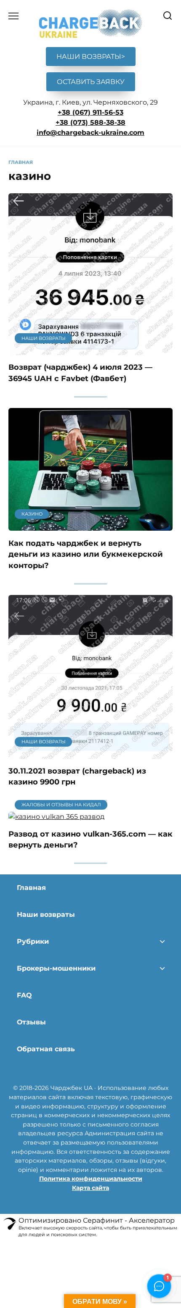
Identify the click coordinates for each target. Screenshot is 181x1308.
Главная (31, 888)
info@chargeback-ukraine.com (90, 133)
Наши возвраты (46, 914)
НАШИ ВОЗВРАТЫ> (90, 57)
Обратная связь (46, 1049)
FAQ (24, 995)
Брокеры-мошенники (56, 968)
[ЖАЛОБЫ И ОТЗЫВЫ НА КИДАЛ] (56, 817)
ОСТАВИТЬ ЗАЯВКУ (91, 82)
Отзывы (31, 1022)
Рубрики (33, 941)
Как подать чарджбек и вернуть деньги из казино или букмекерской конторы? (85, 553)
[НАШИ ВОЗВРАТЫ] (90, 350)
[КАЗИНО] (90, 525)
